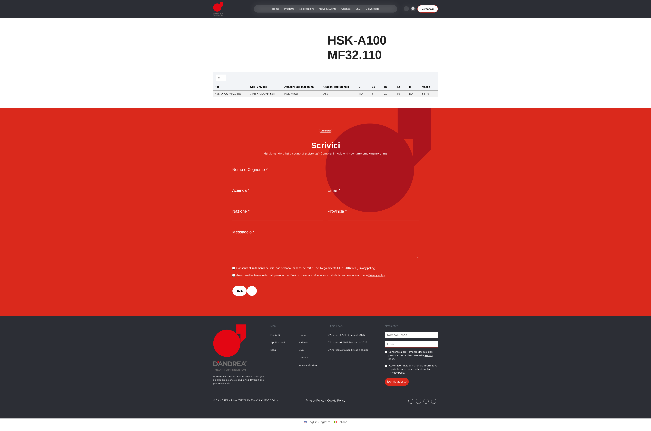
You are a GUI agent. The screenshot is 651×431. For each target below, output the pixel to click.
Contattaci (428, 8)
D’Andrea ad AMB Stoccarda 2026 (347, 342)
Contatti (303, 357)
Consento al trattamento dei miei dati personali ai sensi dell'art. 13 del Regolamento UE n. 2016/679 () (305, 268)
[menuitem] (317, 422)
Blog (273, 349)
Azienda (346, 8)
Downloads (372, 8)
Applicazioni (306, 8)
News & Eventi (327, 8)
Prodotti (289, 8)
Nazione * (241, 211)
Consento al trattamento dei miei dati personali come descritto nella (410, 355)
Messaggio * (243, 232)
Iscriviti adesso (397, 381)
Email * (334, 190)
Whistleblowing (308, 365)
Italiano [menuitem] (342, 422)
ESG (358, 8)
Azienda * (240, 190)
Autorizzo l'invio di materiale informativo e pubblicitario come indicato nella (413, 369)
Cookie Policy (336, 400)
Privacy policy (366, 268)
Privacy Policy (315, 400)
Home (275, 8)
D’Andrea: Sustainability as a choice (348, 349)
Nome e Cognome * (250, 169)
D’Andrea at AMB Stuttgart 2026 (346, 335)
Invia (239, 290)
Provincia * (337, 211)
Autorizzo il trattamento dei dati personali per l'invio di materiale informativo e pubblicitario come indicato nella (310, 275)
